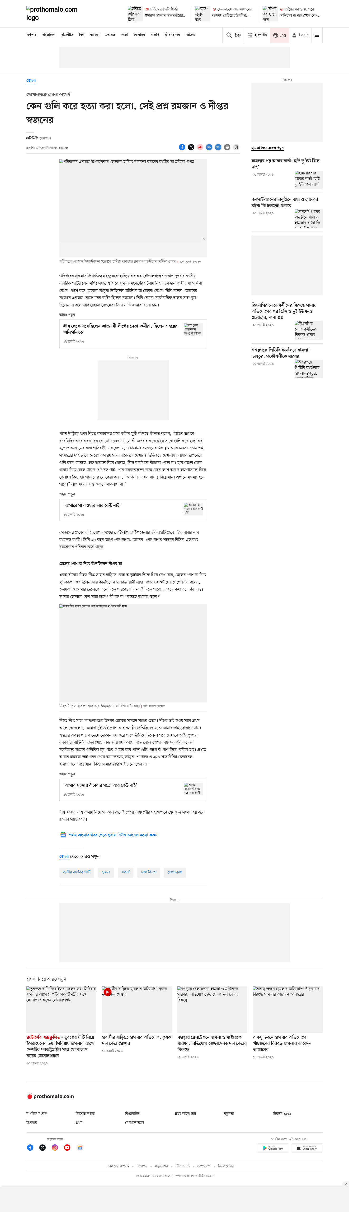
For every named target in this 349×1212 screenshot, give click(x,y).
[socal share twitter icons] (191, 150)
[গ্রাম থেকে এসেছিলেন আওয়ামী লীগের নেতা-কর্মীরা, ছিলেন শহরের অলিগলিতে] (193, 330)
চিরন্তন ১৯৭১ (282, 1113)
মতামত (110, 35)
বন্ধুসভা (229, 1113)
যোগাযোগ (204, 1166)
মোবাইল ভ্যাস (134, 1122)
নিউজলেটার (226, 1166)
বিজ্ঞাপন (142, 1166)
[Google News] (80, 1148)
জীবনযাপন (172, 35)
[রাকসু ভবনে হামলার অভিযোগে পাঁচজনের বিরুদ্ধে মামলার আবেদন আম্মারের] (288, 1009)
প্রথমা (79, 1122)
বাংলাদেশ (49, 35)
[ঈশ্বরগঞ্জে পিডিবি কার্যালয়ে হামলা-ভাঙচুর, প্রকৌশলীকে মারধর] (309, 369)
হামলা (106, 872)
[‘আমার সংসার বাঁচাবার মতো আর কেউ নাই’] (193, 789)
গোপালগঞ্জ (175, 872)
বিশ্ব (81, 35)
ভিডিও (190, 35)
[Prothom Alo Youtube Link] (69, 1148)
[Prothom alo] (58, 13)
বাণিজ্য (94, 35)
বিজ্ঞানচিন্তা (132, 1113)
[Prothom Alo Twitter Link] (45, 1148)
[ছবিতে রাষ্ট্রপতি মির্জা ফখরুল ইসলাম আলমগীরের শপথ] (135, 13)
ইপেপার (31, 1122)
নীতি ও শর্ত (182, 1166)
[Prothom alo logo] (50, 1098)
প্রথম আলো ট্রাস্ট (185, 1113)
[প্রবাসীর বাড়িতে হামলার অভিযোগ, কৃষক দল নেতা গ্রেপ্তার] (137, 1009)
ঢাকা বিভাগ (148, 872)
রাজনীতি (67, 35)
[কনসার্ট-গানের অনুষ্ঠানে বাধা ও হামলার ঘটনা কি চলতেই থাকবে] (309, 218)
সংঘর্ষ (126, 872)
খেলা (124, 35)
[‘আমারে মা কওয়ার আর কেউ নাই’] (193, 509)
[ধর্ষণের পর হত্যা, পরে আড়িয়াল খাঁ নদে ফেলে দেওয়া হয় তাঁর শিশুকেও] (270, 13)
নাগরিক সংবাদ (36, 1113)
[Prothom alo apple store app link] (307, 1149)
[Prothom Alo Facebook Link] (32, 1148)
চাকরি (155, 35)
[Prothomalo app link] (272, 1149)
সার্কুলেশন (161, 1166)
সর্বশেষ (32, 35)
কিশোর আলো (85, 1113)
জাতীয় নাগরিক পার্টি (76, 872)
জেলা (31, 81)
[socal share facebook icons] (182, 150)
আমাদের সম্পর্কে (118, 1166)
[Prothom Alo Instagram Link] (57, 1148)
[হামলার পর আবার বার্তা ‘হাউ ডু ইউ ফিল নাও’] (309, 180)
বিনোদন (139, 35)
